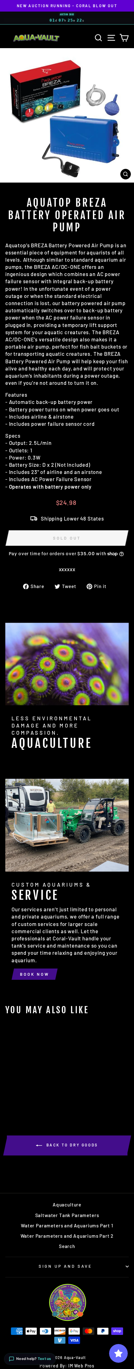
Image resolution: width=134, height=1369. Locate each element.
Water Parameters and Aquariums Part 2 (67, 1236)
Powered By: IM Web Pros (67, 1365)
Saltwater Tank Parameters (67, 1215)
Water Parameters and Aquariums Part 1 (67, 1225)
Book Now (34, 974)
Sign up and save (66, 1266)
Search (67, 1246)
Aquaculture (67, 1204)
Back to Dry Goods (71, 1145)
